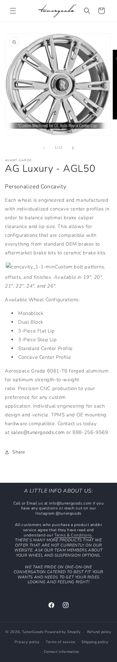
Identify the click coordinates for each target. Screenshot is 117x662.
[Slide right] (73, 148)
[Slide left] (44, 148)
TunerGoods (33, 631)
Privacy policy (27, 642)
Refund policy (99, 631)
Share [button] (18, 452)
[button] (13, 11)
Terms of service (60, 642)
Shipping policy (95, 642)
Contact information (61, 651)
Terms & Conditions (73, 535)
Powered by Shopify (63, 631)
